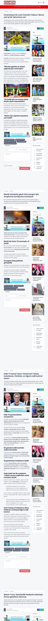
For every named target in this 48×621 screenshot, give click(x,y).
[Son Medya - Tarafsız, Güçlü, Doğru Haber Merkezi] (10, 2)
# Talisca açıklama (21, 141)
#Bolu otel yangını (8, 285)
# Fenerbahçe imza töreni (10, 141)
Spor (11, 11)
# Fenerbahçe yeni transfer (10, 143)
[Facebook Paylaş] (38, 28)
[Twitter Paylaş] (40, 28)
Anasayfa (6, 11)
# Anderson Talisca (20, 139)
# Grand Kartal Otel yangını (10, 289)
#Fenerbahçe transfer (9, 139)
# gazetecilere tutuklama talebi (22, 548)
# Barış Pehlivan (8, 550)
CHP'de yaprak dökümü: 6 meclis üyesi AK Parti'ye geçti (27, 6)
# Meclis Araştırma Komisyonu (11, 287)
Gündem (11, 370)
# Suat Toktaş (25, 550)
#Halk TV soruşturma (9, 548)
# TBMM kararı (21, 289)
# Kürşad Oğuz (17, 550)
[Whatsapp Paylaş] (43, 28)
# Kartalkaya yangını (19, 285)
